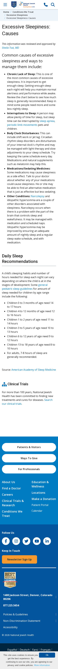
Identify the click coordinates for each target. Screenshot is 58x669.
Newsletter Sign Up (19, 559)
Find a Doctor (11, 488)
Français (46, 649)
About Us (8, 482)
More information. (42, 665)
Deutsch (25, 649)
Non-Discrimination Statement (21, 621)
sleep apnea (47, 121)
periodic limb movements (22, 125)
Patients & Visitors (29, 447)
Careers (7, 494)
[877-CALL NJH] (46, 4)
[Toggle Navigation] (5, 4)
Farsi (35, 649)
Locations (38, 493)
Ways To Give (29, 458)
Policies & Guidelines (15, 614)
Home (6, 11)
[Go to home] (25, 4)
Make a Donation (44, 499)
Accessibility (10, 627)
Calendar (37, 511)
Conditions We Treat (23, 11)
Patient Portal (40, 505)
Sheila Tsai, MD (10, 47)
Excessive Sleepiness (17, 14)
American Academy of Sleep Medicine (33, 369)
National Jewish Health (22, 635)
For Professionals (29, 469)
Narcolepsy (37, 196)
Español (12, 649)
